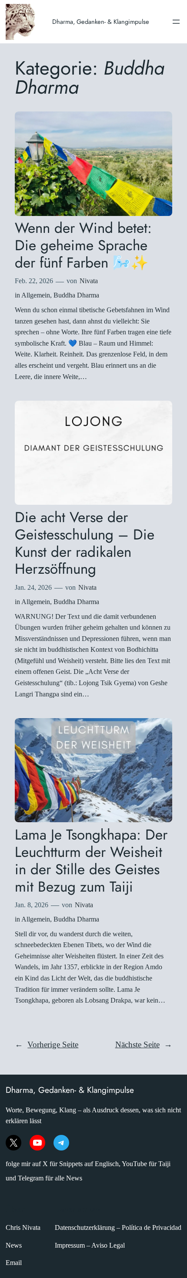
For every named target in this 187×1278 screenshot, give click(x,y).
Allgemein (35, 295)
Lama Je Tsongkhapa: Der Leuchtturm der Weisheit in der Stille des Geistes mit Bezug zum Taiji (91, 860)
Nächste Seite (143, 1044)
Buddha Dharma (76, 295)
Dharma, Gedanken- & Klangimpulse (100, 21)
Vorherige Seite (46, 1044)
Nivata (89, 280)
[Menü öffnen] (176, 21)
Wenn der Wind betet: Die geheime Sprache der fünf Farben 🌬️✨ (83, 245)
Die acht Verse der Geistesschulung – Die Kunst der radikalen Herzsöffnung (84, 543)
